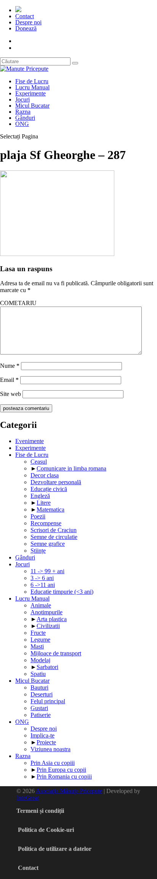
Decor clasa (44, 475)
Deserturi (41, 694)
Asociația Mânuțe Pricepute (69, 791)
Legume (40, 639)
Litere (44, 502)
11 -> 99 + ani (47, 571)
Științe (38, 550)
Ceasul (38, 461)
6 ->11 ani (42, 585)
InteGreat (27, 798)
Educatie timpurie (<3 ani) (61, 591)
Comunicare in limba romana (71, 468)
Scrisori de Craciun (53, 530)
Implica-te (42, 735)
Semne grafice (47, 543)
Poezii (37, 516)
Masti (37, 646)
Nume (9, 365)
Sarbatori (47, 667)
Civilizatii (48, 626)
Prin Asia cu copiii (52, 763)
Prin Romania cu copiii (64, 776)
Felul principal (47, 701)
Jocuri (22, 99)
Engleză (40, 496)
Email (9, 380)
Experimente (30, 93)
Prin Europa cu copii (61, 769)
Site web (10, 394)
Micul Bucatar (32, 105)
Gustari (39, 708)
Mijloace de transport (55, 653)
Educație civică (48, 489)
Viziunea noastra (50, 749)
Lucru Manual (32, 87)
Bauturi (39, 687)
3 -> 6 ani (42, 578)
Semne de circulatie (53, 537)
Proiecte (46, 742)
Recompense (45, 523)
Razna (22, 111)
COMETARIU (18, 303)
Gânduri (25, 117)
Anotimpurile (46, 612)
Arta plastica (52, 619)
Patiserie (40, 715)
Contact (24, 16)
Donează (26, 28)
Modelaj (40, 660)
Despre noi (28, 22)
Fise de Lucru (31, 81)
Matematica (50, 509)
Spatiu (38, 674)
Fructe (38, 632)
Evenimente (29, 441)
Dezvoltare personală (55, 482)
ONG (22, 124)
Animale (40, 605)
